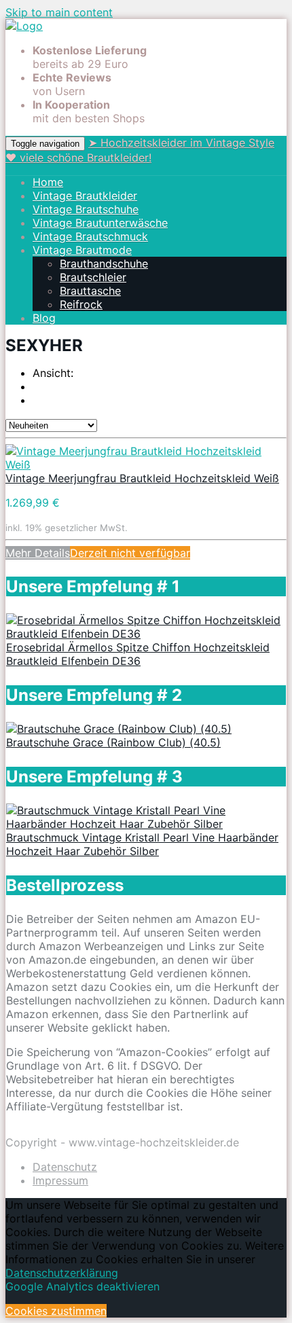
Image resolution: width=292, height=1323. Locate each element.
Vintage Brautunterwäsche (100, 223)
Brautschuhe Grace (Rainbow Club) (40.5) (113, 742)
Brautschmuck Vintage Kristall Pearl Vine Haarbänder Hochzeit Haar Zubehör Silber (142, 844)
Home (48, 182)
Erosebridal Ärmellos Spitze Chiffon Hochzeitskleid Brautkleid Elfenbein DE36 (138, 654)
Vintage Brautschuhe (86, 209)
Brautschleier (93, 277)
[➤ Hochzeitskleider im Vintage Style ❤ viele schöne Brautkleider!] (24, 26)
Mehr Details (37, 553)
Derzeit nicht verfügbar (130, 553)
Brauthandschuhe (104, 263)
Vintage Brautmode (82, 250)
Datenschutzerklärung (61, 1273)
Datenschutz (65, 1167)
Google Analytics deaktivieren (82, 1286)
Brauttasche (90, 290)
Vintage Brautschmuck (90, 236)
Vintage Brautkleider (85, 195)
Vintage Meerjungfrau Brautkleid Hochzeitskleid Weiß (142, 478)
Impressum (60, 1180)
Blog (44, 318)
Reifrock (81, 304)
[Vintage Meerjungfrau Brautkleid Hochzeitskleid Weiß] (146, 464)
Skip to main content (59, 12)
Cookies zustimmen (56, 1311)
